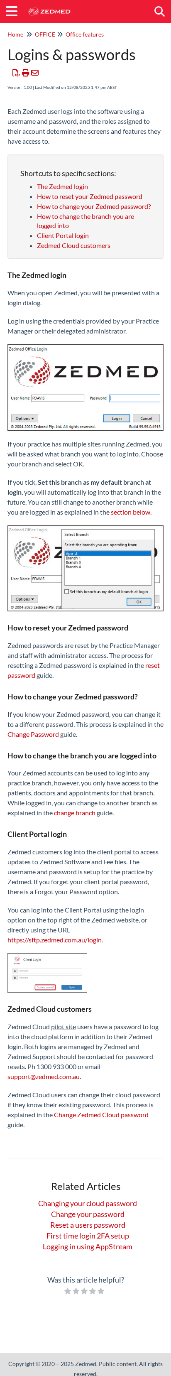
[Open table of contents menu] (14, 10)
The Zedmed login (62, 186)
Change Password (33, 734)
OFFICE (45, 34)
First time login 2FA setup (87, 1235)
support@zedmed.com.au (43, 1076)
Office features (85, 34)
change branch (74, 813)
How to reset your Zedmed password (89, 196)
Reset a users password (87, 1224)
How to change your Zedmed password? (94, 206)
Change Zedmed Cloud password (101, 1114)
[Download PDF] (16, 72)
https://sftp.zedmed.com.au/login (54, 940)
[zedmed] (49, 7)
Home (15, 34)
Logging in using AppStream (87, 1246)
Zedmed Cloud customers (73, 245)
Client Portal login (63, 235)
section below (130, 512)
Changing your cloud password (87, 1203)
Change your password (88, 1214)
